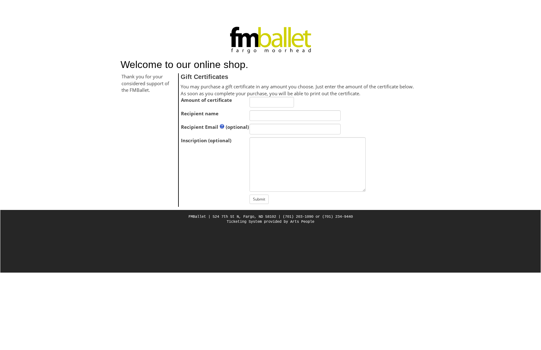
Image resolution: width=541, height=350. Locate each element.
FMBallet (197, 217)
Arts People (302, 222)
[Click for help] (221, 127)
